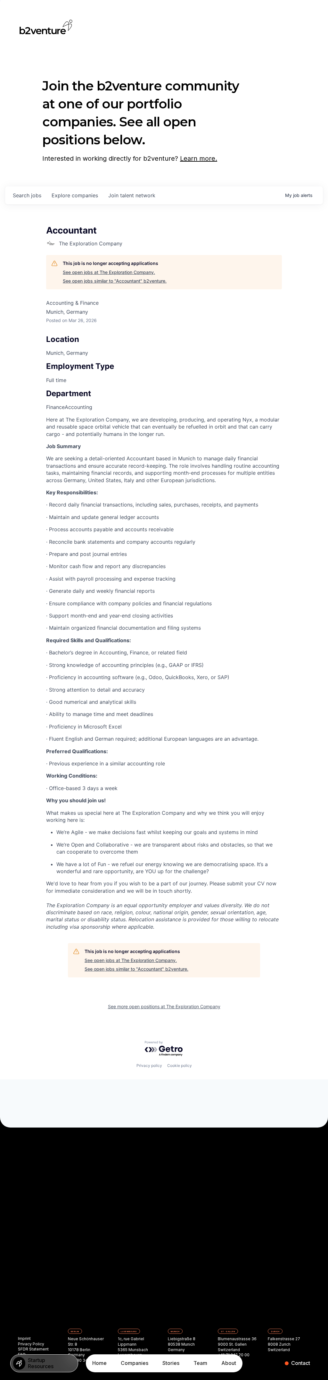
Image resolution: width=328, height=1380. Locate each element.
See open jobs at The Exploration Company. (109, 272)
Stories (170, 1363)
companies (75, 195)
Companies (134, 1363)
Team (200, 1363)
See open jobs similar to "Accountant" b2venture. (115, 281)
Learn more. (198, 158)
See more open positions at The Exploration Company (164, 1006)
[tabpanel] (164, 673)
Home (99, 1363)
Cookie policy (179, 1065)
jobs (27, 195)
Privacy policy (149, 1065)
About (228, 1363)
